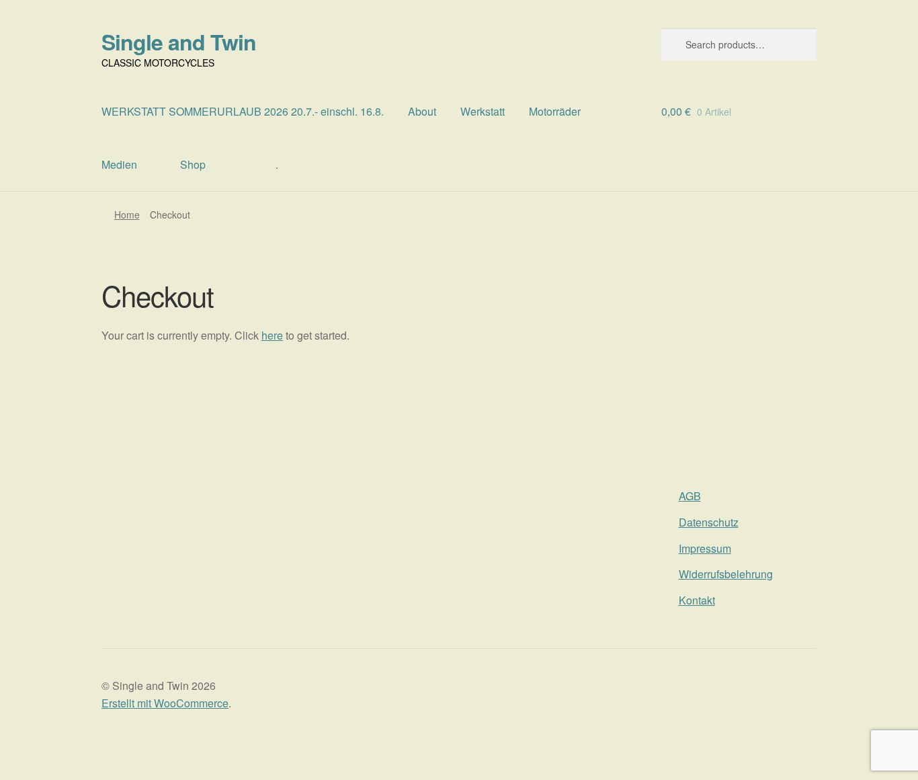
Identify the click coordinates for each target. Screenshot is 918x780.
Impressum (705, 548)
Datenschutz (709, 522)
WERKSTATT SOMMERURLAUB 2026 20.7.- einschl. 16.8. (242, 111)
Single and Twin (178, 41)
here (272, 335)
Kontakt (697, 600)
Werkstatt (482, 111)
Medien (119, 164)
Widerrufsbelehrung (726, 574)
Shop (193, 164)
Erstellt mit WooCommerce (164, 703)
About (422, 111)
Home (127, 214)
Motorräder (555, 111)
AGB (690, 496)
